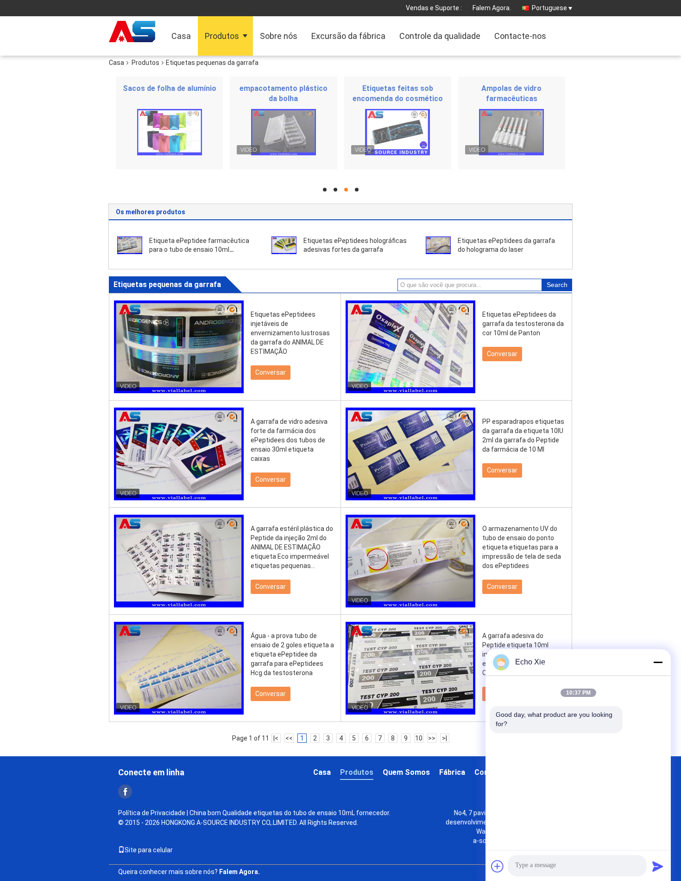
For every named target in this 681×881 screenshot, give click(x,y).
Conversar (270, 372)
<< (289, 738)
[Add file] (497, 866)
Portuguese (549, 8)
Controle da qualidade (439, 36)
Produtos (222, 36)
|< (275, 738)
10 (418, 738)
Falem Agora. (492, 8)
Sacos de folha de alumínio (169, 88)
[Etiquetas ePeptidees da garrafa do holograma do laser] (438, 245)
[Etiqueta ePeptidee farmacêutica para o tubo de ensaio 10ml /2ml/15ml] (129, 245)
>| (444, 738)
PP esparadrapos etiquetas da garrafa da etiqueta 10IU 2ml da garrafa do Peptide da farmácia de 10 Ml (523, 435)
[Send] (657, 866)
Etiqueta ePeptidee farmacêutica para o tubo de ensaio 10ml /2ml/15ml (199, 249)
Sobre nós (278, 36)
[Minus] (657, 662)
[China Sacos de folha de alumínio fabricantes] (169, 132)
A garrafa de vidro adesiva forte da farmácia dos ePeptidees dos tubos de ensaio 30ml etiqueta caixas (289, 440)
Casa (181, 36)
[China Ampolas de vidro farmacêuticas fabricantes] (512, 132)
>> (431, 738)
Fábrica (452, 772)
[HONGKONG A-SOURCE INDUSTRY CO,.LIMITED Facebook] (125, 791)
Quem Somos (406, 772)
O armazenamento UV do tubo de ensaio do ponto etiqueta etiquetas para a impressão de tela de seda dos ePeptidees (521, 547)
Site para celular (149, 850)
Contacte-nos (520, 36)
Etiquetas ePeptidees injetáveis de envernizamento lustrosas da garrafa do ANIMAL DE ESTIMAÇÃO (290, 333)
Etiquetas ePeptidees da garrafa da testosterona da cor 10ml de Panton (523, 324)
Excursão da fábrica (348, 36)
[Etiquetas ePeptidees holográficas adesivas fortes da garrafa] (283, 245)
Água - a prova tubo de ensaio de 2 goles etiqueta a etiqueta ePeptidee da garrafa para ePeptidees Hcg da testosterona (292, 654)
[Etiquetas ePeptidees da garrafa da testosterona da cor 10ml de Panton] (410, 346)
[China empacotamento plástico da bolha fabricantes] (283, 132)
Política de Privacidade (151, 813)
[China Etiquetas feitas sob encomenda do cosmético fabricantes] (398, 132)
